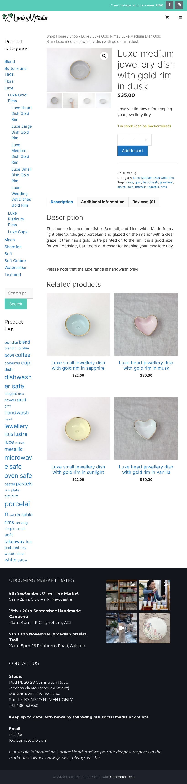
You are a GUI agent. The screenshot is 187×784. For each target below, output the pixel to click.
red (12, 515)
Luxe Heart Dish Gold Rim (21, 114)
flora (21, 393)
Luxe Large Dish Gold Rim (21, 132)
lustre (121, 187)
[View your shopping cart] (167, 18)
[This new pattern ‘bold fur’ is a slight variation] (121, 628)
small (20, 528)
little (9, 434)
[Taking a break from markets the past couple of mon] (121, 595)
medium (19, 442)
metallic (141, 187)
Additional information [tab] (103, 202)
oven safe (18, 475)
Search (15, 304)
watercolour (15, 553)
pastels (153, 187)
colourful (12, 363)
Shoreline (13, 247)
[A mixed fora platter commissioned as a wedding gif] (154, 628)
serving (21, 523)
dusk (129, 182)
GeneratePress (122, 777)
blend (24, 341)
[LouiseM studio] (25, 18)
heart (8, 419)
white (10, 560)
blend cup (13, 348)
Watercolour (15, 267)
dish (9, 369)
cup (25, 362)
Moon (10, 240)
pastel (10, 484)
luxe (130, 187)
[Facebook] (169, 5)
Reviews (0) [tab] (143, 202)
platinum (11, 496)
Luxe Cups (17, 232)
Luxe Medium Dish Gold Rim (153, 178)
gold (138, 182)
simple (10, 528)
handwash (150, 182)
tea (29, 541)
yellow (22, 560)
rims (164, 187)
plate (15, 490)
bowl (9, 355)
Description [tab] (62, 202)
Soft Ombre (15, 260)
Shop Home (56, 36)
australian (11, 342)
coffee (22, 355)
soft (9, 535)
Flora (9, 81)
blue (25, 348)
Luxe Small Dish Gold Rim (21, 175)
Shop (73, 36)
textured (12, 547)
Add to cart (132, 150)
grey (8, 406)
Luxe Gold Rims (105, 36)
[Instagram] (179, 5)
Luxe (85, 36)
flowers (10, 400)
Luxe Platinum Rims (16, 219)
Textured (13, 274)
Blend (10, 61)
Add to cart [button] (78, 387)
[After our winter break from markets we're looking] (154, 595)
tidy (23, 548)
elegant (11, 393)
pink (7, 490)
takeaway (15, 541)
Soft (8, 253)
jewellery (166, 182)
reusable (24, 514)
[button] (104, 56)
